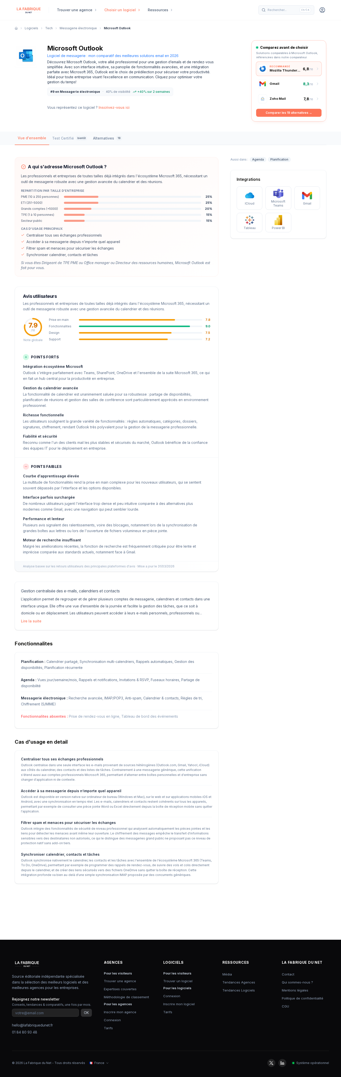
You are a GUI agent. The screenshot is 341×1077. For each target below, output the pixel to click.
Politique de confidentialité (302, 998)
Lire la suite (31, 621)
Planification (279, 159)
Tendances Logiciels (238, 990)
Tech (49, 28)
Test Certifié (69, 138)
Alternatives (107, 138)
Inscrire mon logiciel (179, 1004)
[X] (271, 1063)
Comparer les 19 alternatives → (289, 113)
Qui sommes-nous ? (297, 982)
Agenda (258, 159)
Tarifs (108, 1028)
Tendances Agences (238, 982)
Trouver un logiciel (177, 981)
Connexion (112, 1020)
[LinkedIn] (282, 1063)
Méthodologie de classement (126, 997)
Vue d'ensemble (32, 138)
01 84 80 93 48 (24, 1032)
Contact (288, 974)
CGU (285, 1006)
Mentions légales (295, 990)
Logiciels (31, 28)
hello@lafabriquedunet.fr (32, 1025)
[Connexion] (322, 10)
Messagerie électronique (78, 28)
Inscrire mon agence (120, 1012)
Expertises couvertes (120, 989)
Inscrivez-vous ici (114, 107)
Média (227, 974)
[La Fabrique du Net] (29, 10)
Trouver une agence (120, 981)
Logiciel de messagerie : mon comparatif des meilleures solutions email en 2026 (112, 56)
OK (86, 1012)
